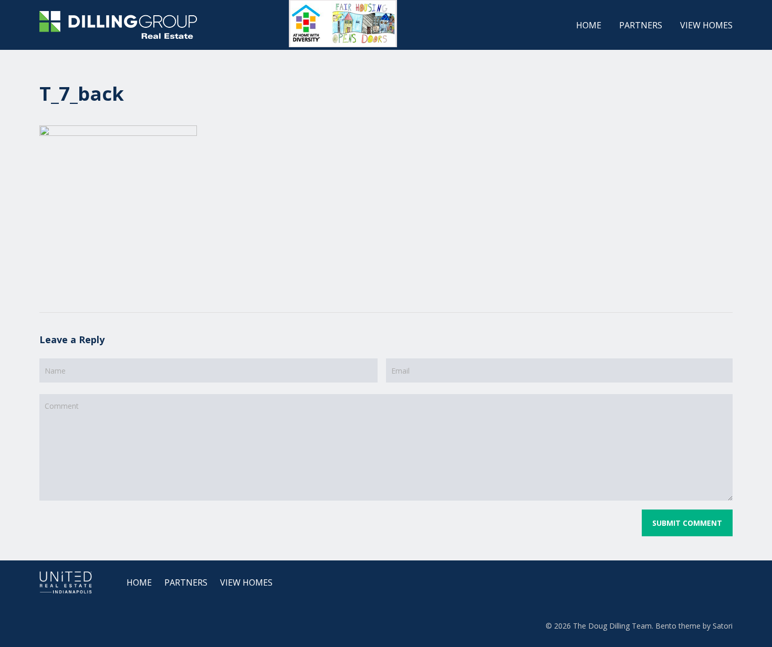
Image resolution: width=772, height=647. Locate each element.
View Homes (246, 582)
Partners (185, 582)
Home (139, 582)
